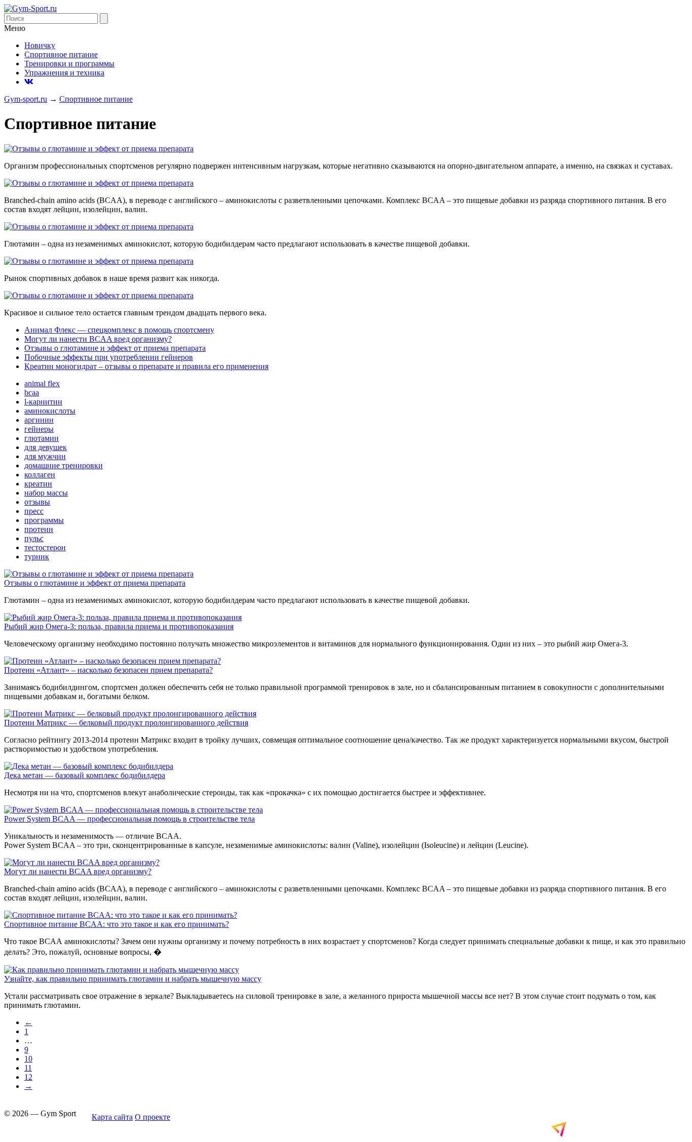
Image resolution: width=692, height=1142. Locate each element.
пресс (34, 511)
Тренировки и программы (69, 63)
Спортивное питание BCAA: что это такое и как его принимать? (116, 924)
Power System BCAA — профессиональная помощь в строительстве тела (129, 818)
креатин (38, 483)
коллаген (39, 474)
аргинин (39, 420)
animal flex (42, 383)
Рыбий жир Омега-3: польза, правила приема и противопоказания (119, 626)
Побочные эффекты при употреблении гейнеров (108, 357)
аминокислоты (49, 410)
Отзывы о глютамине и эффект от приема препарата (115, 348)
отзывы (37, 502)
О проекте (152, 1117)
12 (28, 1077)
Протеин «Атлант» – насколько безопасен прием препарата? (108, 670)
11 (28, 1068)
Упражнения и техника (64, 72)
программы (44, 520)
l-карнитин (43, 401)
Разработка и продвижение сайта (612, 1129)
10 (28, 1058)
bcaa (31, 392)
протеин (38, 529)
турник (36, 556)
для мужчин (45, 456)
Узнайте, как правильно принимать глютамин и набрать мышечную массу (132, 978)
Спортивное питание (61, 54)
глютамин (41, 438)
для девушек (45, 447)
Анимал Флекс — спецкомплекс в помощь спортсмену (119, 329)
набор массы (46, 492)
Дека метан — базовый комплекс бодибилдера (84, 775)
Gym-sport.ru (25, 99)
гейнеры (39, 429)
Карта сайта (112, 1117)
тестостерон (45, 547)
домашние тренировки (63, 465)
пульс (34, 538)
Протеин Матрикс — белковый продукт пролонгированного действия (126, 722)
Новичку (39, 45)
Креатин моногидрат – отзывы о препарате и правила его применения (146, 366)
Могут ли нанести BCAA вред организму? (98, 339)
